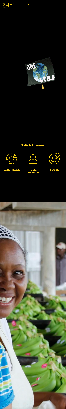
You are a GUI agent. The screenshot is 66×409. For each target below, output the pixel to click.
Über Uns (54, 4)
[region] (33, 162)
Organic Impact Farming (44, 4)
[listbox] (61, 5)
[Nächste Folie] (64, 356)
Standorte (34, 4)
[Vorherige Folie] (1, 356)
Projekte (29, 4)
